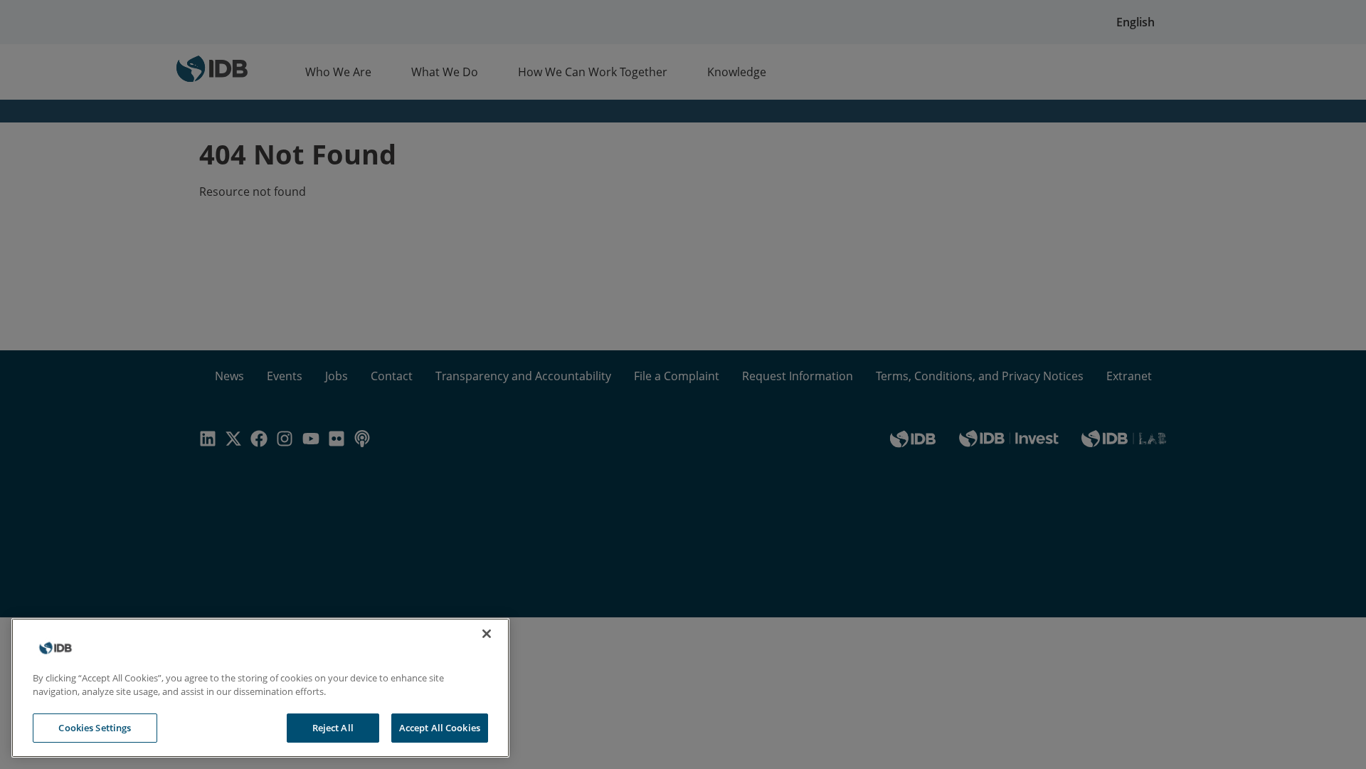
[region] (260, 688)
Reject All (333, 727)
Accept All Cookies (439, 727)
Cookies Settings (94, 727)
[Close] (486, 633)
